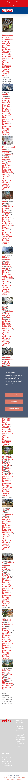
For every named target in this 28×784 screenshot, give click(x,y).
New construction (7, 57)
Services (5, 60)
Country (5, 41)
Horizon (5, 52)
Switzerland (7, 236)
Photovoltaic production (7, 686)
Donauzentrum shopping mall (8, 564)
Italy (9, 115)
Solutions (6, 61)
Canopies (6, 207)
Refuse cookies (14, 401)
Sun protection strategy (6, 65)
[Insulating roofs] (7, 25)
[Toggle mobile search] (22, 11)
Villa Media (6, 357)
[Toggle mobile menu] (25, 11)
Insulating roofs (6, 55)
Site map (12, 777)
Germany (6, 50)
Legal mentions (6, 777)
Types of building (5, 70)
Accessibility (18, 779)
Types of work (5, 74)
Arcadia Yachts (5, 95)
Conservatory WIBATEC (7, 36)
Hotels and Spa (7, 675)
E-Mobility (6, 105)
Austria (5, 155)
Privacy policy (18, 777)
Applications (7, 39)
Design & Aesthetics (6, 44)
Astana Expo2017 (6, 308)
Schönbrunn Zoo (7, 510)
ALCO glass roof (6, 620)
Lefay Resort (7, 670)
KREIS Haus (6, 457)
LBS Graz (5, 256)
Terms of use (12, 779)
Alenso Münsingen (6, 202)
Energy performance (8, 47)
